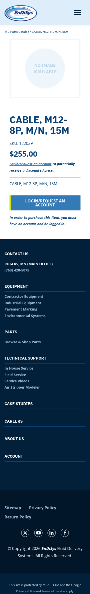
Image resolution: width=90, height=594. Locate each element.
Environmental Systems (25, 315)
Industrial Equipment (22, 303)
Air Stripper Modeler (22, 387)
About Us (14, 438)
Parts (10, 331)
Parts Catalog (19, 32)
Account (13, 456)
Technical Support (25, 358)
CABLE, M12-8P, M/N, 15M (50, 32)
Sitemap (12, 507)
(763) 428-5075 (16, 270)
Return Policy (17, 517)
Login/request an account (31, 163)
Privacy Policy (42, 507)
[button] (77, 12)
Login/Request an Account (45, 203)
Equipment (16, 286)
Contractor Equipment (23, 296)
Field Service (15, 374)
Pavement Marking (20, 309)
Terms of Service (53, 591)
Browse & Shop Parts (22, 342)
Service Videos (16, 381)
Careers (13, 421)
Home (6, 32)
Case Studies (18, 403)
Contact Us (16, 253)
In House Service (18, 368)
